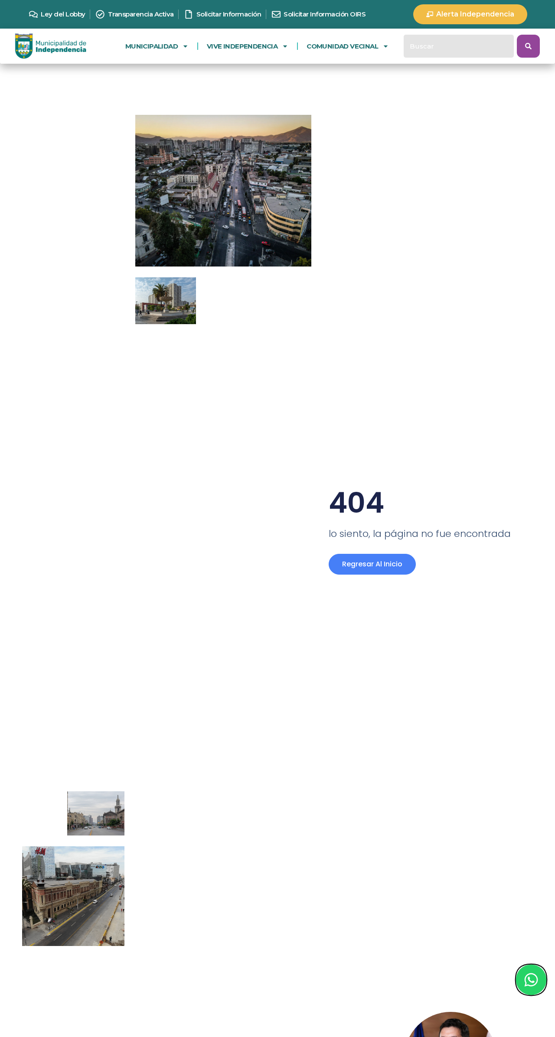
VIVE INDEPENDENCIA (242, 46)
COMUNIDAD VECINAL (342, 46)
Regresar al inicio (372, 564)
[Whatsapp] (531, 980)
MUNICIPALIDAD (151, 46)
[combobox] (459, 46)
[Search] (528, 46)
